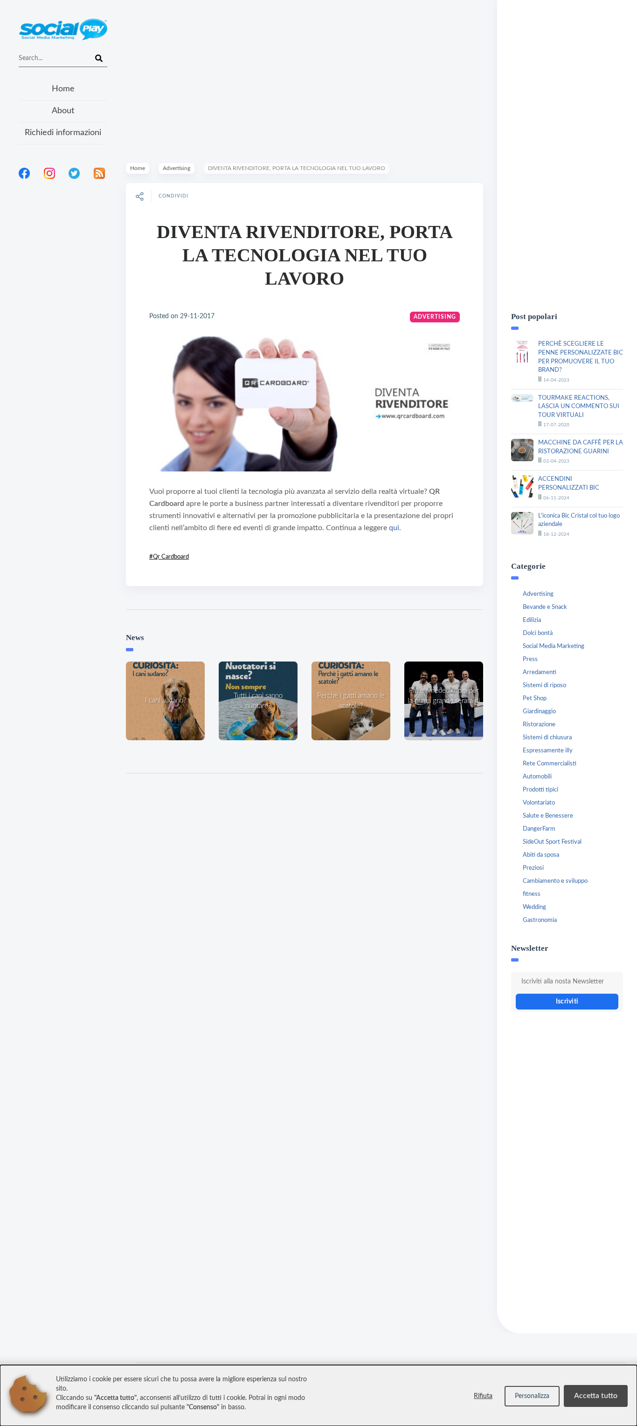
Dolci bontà (538, 633)
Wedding (534, 907)
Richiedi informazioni (63, 133)
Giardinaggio (539, 712)
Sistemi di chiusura (547, 738)
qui (394, 528)
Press (530, 659)
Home (63, 89)
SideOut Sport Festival (552, 842)
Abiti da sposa (541, 855)
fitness (531, 894)
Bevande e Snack (545, 607)
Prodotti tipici (540, 790)
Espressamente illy (548, 751)
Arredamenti (539, 672)
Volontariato (539, 803)
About (63, 111)
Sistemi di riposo (544, 685)
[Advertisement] (63, 307)
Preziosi (533, 868)
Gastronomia (540, 920)
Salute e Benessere (548, 816)
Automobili (537, 777)
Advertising (176, 168)
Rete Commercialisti (549, 764)
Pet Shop (535, 699)
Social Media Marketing (553, 646)
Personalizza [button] (532, 1396)
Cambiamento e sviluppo (555, 881)
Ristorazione (539, 725)
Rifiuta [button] (483, 1396)
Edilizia (532, 620)
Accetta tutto (595, 1395)
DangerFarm (539, 829)
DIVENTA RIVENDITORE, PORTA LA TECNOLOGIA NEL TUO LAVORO (305, 255)
